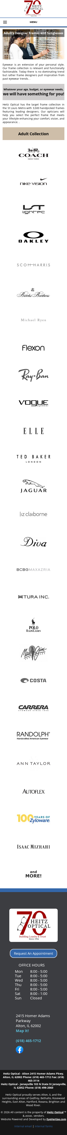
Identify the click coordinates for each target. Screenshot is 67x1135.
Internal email (23, 1126)
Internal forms (44, 1126)
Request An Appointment (33, 953)
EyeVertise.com (56, 1119)
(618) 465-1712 (28, 1040)
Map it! (22, 1030)
